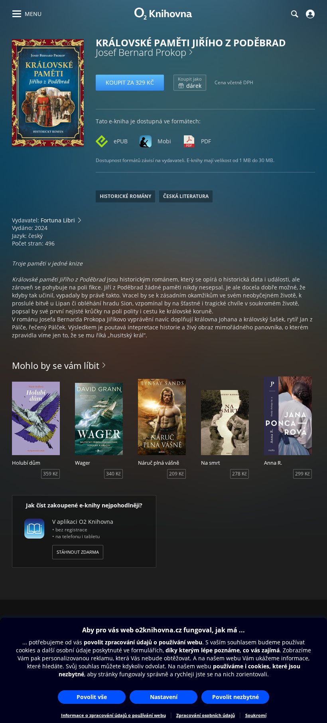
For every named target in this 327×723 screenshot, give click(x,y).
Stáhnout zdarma (78, 552)
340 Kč (113, 473)
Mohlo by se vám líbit (55, 365)
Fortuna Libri (58, 220)
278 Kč (239, 473)
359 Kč (50, 473)
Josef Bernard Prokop (141, 52)
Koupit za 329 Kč (130, 82)
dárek (190, 82)
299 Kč (302, 473)
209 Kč (176, 473)
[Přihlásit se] (309, 14)
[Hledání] (294, 14)
